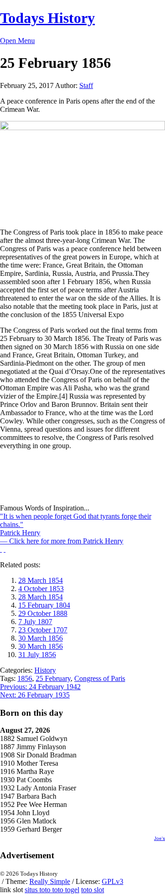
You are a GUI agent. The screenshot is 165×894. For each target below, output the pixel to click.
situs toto (38, 890)
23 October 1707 (42, 630)
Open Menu (17, 40)
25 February (53, 678)
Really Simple (49, 881)
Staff (86, 85)
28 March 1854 (40, 580)
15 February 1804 (44, 605)
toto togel (65, 890)
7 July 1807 (35, 621)
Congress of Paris (99, 678)
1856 (24, 678)
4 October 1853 (41, 588)
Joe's (159, 838)
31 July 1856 (37, 654)
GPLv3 (112, 881)
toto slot (92, 890)
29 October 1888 (42, 613)
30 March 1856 (40, 638)
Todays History (47, 18)
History (45, 670)
